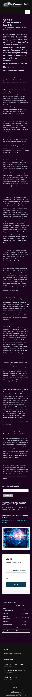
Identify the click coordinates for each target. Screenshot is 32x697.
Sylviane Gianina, (16, 39)
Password (8, 571)
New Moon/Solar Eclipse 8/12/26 (14, 670)
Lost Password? (16, 592)
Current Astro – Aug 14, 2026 (13, 664)
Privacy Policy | (15, 694)
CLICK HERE (11, 507)
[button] (27, 12)
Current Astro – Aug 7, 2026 (13, 677)
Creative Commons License (13, 653)
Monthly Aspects (9, 29)
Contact (7, 649)
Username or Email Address (13, 562)
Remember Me (11, 579)
